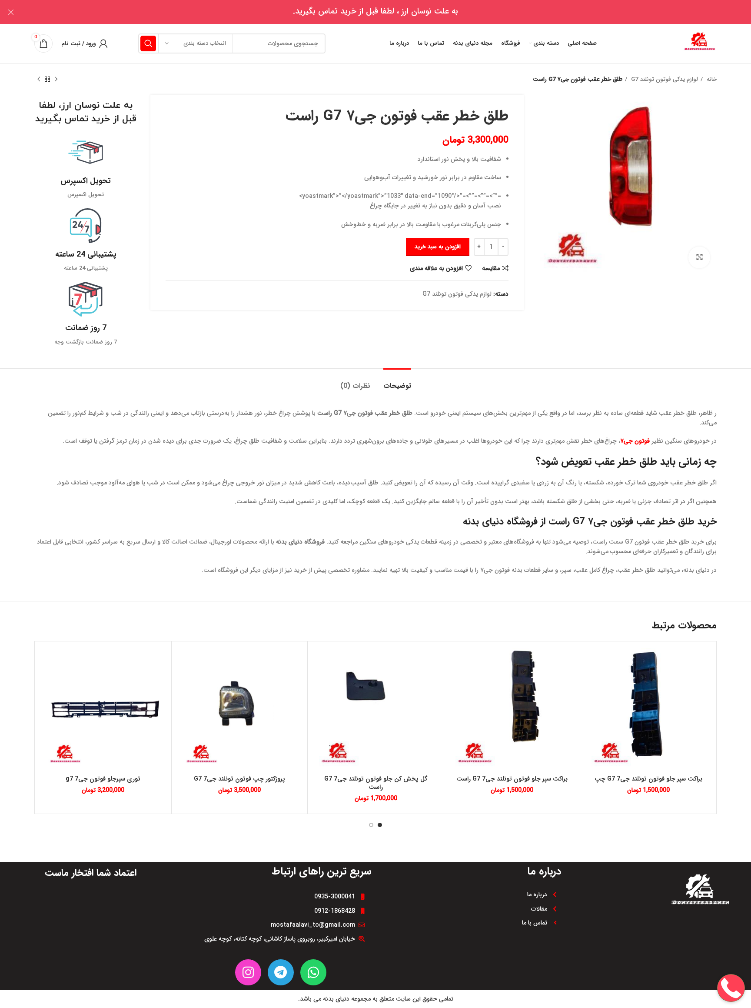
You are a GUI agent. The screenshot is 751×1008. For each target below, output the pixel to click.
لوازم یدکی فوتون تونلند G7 (663, 79)
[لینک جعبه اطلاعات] (85, 167)
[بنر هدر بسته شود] (11, 12)
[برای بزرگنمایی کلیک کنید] (699, 257)
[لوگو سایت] (699, 43)
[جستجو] (148, 43)
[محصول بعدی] (38, 79)
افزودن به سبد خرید (438, 246)
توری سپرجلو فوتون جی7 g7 (103, 779)
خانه (711, 79)
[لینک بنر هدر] (388, 12)
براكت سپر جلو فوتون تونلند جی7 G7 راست (512, 779)
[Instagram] (248, 972)
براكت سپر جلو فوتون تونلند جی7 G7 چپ (648, 779)
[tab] (397, 381)
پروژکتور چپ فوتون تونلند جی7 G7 (239, 779)
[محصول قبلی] (56, 79)
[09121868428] (731, 960)
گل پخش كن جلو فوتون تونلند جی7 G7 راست (375, 783)
